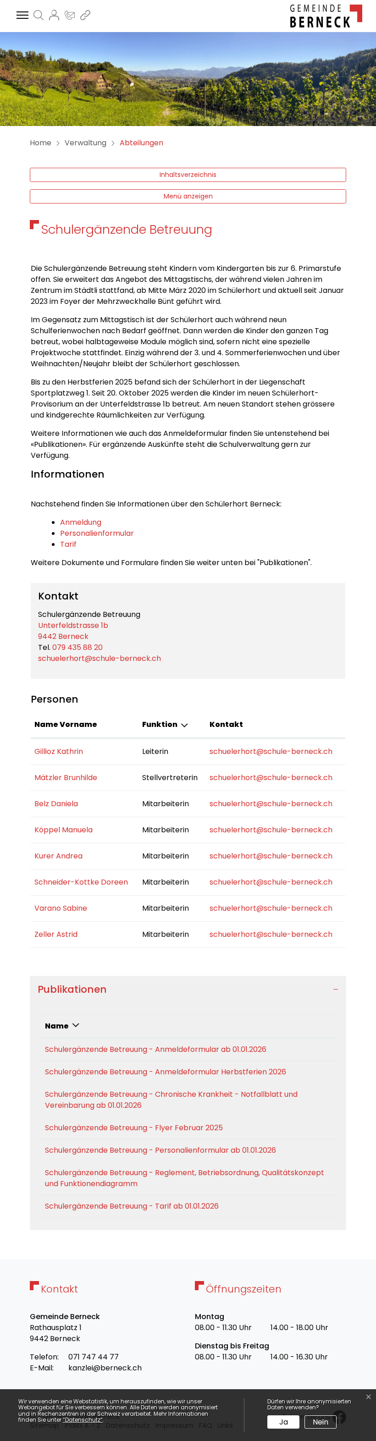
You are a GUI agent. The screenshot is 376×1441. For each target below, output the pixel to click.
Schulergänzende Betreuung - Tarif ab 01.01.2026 (132, 1206)
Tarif (68, 544)
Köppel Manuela (63, 830)
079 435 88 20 (77, 647)
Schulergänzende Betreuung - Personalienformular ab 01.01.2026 (160, 1150)
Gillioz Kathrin (58, 751)
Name (57, 1026)
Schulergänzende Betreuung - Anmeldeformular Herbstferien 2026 (165, 1072)
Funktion (159, 724)
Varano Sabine (60, 908)
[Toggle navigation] (21, 15)
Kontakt (226, 724)
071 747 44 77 (93, 1357)
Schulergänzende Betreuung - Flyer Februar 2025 (134, 1127)
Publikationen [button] (72, 989)
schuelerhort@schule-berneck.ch (99, 658)
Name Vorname (65, 724)
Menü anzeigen (188, 196)
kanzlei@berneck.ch (105, 1368)
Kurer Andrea (58, 856)
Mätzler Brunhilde (65, 777)
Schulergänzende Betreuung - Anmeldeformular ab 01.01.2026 (155, 1049)
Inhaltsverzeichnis (188, 174)
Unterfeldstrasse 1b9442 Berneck (73, 631)
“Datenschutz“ (83, 1420)
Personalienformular (97, 533)
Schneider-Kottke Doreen (81, 882)
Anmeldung (80, 522)
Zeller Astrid (55, 934)
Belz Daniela (56, 803)
